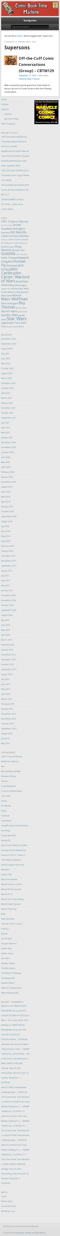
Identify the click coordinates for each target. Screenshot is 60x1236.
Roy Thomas (13, 305)
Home (19, 36)
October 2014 (7, 723)
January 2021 (7, 437)
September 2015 (8, 669)
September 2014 (8, 728)
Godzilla (8, 253)
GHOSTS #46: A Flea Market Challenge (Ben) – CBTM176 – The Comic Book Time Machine (15, 1092)
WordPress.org (8, 1211)
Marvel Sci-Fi (7, 894)
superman (7, 322)
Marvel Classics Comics (11, 884)
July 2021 (5, 422)
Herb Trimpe (9, 257)
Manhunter (22, 292)
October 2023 (7, 368)
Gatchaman (6, 820)
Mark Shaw (6, 295)
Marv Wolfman (14, 299)
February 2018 (7, 546)
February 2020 (7, 472)
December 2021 (8, 408)
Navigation (30, 20)
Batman (5, 232)
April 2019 (5, 501)
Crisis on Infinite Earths (10, 240)
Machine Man (17, 288)
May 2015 (5, 689)
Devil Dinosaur (7, 247)
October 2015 (7, 664)
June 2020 (5, 457)
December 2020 (8, 442)
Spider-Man (9, 315)
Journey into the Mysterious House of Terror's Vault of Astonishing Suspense (13, 855)
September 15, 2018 (27, 75)
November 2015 (8, 659)
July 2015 (5, 679)
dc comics (5, 243)
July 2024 (5, 353)
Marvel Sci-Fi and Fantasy (12, 899)
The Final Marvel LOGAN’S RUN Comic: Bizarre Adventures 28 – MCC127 (15, 190)
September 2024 (8, 344)
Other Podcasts (8, 124)
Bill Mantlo (18, 232)
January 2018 (7, 551)
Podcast (36, 79)
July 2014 (5, 738)
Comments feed (8, 1206)
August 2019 (6, 487)
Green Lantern (21, 254)
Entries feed (6, 1201)
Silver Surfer (22, 312)
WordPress (41, 1233)
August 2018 (6, 521)
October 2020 (7, 452)
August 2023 (6, 373)
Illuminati (11, 265)
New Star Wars (8, 919)
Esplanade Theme (23, 1233)
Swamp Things (8, 963)
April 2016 (5, 635)
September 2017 (8, 566)
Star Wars (17, 318)
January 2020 (7, 477)
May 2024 (5, 363)
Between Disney (8, 776)
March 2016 (6, 640)
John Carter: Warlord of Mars (15, 277)
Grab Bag (5, 830)
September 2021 (8, 418)
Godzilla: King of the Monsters (15, 825)
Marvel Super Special (10, 904)
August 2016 (6, 615)
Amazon (8, 114)
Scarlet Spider (21, 308)
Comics (4, 781)
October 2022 (7, 388)
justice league (20, 285)
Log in (4, 1196)
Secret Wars (6, 938)
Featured (22, 79)
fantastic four (18, 250)
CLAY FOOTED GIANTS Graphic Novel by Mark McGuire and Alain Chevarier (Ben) (15, 161)
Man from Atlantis (9, 879)
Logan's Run (6, 289)
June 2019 (5, 492)
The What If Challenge (11, 973)
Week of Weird (8, 983)
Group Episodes (8, 835)
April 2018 (5, 541)
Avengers (19, 228)
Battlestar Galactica (10, 761)
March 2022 (6, 398)
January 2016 (7, 649)
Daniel (4, 801)
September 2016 (8, 610)
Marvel (16, 295)
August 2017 (6, 571)
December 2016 (8, 595)
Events (4, 811)
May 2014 (5, 743)
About (4, 99)
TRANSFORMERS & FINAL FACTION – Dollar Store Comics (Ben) (12, 204)
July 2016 (5, 620)
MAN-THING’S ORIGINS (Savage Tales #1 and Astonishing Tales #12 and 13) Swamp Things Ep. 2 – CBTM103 (14, 1073)
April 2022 (5, 393)
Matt (29, 79)
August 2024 (6, 348)
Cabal (4, 235)
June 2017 (5, 580)
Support (5, 109)
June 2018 (5, 531)
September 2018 (8, 516)
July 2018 (5, 526)
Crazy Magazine (8, 786)
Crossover (6, 796)
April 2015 (5, 694)
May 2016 (5, 630)
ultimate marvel (12, 327)
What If (21, 327)
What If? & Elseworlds (11, 988)
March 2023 (6, 378)
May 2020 (5, 462)
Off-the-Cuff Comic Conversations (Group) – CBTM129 (36, 64)
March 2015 (6, 699)
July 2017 (5, 575)
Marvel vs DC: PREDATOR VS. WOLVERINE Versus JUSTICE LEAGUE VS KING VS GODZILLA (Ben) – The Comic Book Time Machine (15, 1015)
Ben (3, 766)
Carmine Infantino (18, 235)
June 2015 (5, 684)
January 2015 (7, 709)
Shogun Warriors (9, 943)
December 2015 (8, 654)
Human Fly (13, 263)
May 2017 (5, 585)
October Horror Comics (12, 924)
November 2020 (8, 447)
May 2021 (5, 432)
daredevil (24, 240)
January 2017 (7, 590)
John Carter (9, 271)
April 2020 (5, 467)
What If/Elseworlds (10, 993)
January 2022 (7, 403)
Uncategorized (8, 978)
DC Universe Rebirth (19, 243)
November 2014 (8, 719)
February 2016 (7, 645)
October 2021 (7, 413)
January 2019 (7, 506)
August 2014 (6, 733)
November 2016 (8, 600)
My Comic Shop (11, 119)
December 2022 (8, 383)
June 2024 (5, 358)
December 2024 (8, 339)
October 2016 (7, 605)
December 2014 (8, 714)
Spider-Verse (7, 953)
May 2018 (5, 536)
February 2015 (7, 704)
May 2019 (5, 497)
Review (4, 933)
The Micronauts (8, 968)
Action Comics (7, 225)
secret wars (9, 311)
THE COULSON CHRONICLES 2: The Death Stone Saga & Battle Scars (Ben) (15, 175)
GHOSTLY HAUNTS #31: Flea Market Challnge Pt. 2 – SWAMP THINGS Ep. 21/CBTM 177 (15, 1106)
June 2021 (5, 427)
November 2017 (8, 561)
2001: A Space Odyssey (14, 221)
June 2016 (5, 625)
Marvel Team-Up (8, 909)
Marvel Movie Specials (11, 889)
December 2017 (8, 556)
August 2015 (6, 674)
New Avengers (9, 303)
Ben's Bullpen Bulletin (11, 771)
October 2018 (7, 511)
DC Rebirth (6, 806)
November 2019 (8, 482)
